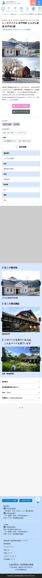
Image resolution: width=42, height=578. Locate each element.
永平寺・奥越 (7, 124)
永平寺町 (16, 124)
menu (39, 4)
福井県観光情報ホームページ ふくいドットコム (11, 2)
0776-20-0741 (11, 527)
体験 (21, 11)
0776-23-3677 (11, 513)
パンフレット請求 (10, 500)
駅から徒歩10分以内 (24, 141)
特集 (3, 11)
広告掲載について (9, 559)
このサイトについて (10, 556)
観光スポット (14, 14)
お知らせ (6, 550)
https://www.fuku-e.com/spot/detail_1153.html (21, 361)
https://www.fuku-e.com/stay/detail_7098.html (21, 321)
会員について (8, 553)
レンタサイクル (21, 132)
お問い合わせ (26, 500)
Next (40, 283)
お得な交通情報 (33, 2)
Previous (2, 283)
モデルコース (9, 11)
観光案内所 (7, 543)
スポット (15, 11)
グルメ (33, 11)
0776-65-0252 (11, 508)
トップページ (5, 14)
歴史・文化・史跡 (8, 132)
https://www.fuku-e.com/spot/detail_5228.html (21, 285)
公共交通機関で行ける (9, 141)
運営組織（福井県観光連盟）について (16, 540)
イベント (27, 11)
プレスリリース (9, 547)
